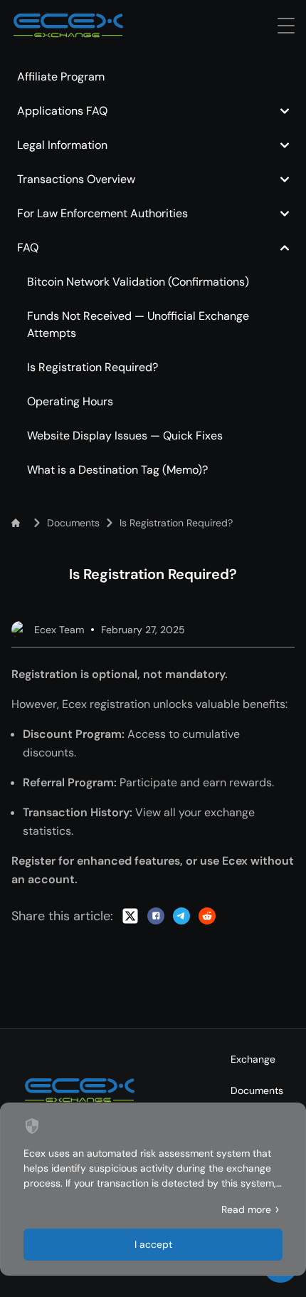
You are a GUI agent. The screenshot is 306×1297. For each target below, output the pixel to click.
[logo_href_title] (68, 25)
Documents (257, 1090)
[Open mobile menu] (286, 25)
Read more (246, 1209)
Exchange (253, 1059)
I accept (153, 1244)
